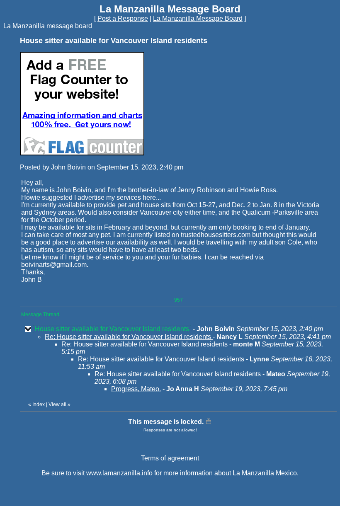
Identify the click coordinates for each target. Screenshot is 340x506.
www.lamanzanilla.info (119, 473)
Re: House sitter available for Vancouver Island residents (129, 336)
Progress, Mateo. (136, 388)
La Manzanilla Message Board (198, 18)
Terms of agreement (170, 458)
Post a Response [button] (122, 18)
